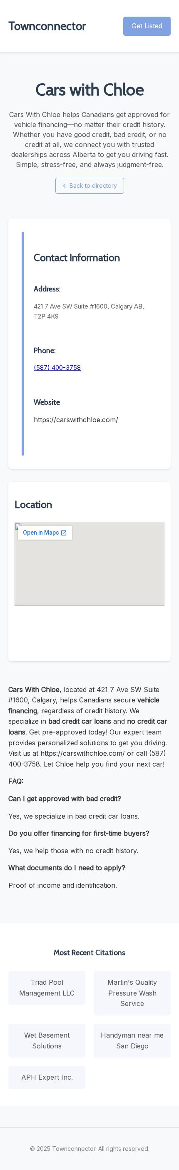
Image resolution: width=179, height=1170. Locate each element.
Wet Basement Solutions (47, 1040)
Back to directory (89, 185)
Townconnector (47, 26)
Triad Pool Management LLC (47, 987)
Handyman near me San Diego (132, 1040)
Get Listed (147, 26)
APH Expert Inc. (47, 1077)
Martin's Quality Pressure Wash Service (132, 993)
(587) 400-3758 (57, 367)
